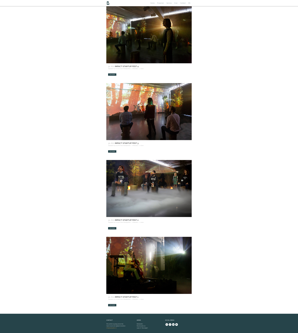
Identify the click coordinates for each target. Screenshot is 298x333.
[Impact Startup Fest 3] (149, 111)
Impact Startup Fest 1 (126, 297)
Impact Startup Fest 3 (127, 143)
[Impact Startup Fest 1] (149, 265)
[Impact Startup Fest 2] (149, 188)
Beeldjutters (127, 68)
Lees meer (112, 74)
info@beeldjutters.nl (111, 328)
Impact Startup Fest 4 (127, 66)
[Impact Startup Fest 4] (149, 34)
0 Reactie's (135, 68)
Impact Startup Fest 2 (127, 220)
